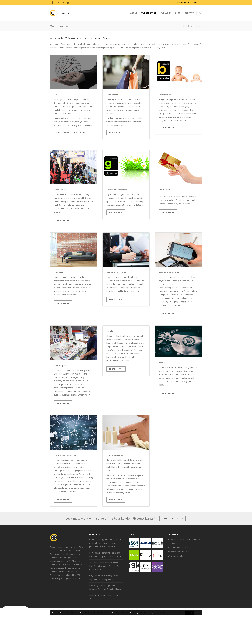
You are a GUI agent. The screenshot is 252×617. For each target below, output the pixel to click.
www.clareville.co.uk (179, 556)
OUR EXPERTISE (148, 13)
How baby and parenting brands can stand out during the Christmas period (105, 555)
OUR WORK (165, 13)
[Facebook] (52, 2)
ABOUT (133, 13)
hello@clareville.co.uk (180, 551)
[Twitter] (68, 2)
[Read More (116, 369)
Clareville (186, 26)
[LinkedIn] (63, 2)
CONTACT (189, 13)
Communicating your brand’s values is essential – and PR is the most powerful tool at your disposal (105, 543)
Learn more (178, 613)
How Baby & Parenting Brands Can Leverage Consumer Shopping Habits (105, 587)
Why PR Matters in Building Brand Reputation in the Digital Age (103, 578)
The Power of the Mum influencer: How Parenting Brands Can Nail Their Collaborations (105, 566)
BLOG (177, 13)
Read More (80, 132)
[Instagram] (57, 2)
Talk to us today (172, 518)
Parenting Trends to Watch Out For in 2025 (105, 597)
